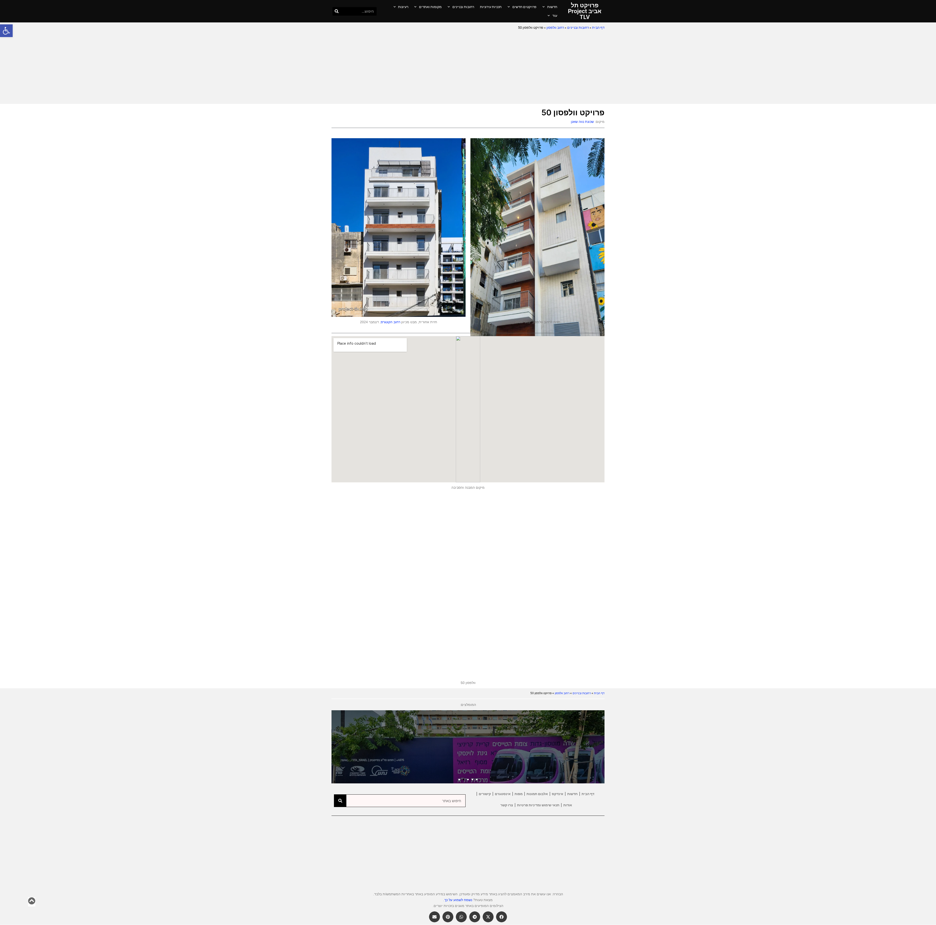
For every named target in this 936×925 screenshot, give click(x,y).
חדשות (552, 7)
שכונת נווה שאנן (582, 122)
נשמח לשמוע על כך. (457, 900)
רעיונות (403, 7)
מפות (519, 794)
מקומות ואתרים (430, 7)
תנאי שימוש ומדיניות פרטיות (538, 805)
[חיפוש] (336, 11)
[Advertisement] (468, 67)
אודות (567, 805)
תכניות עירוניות (491, 7)
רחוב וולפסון (555, 27)
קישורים (485, 794)
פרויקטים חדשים (524, 7)
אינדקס (557, 794)
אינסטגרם (503, 794)
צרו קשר (506, 805)
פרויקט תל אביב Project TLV (584, 11)
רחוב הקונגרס (390, 322)
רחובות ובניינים (463, 7)
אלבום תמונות (537, 794)
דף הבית (598, 27)
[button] (6, 30)
